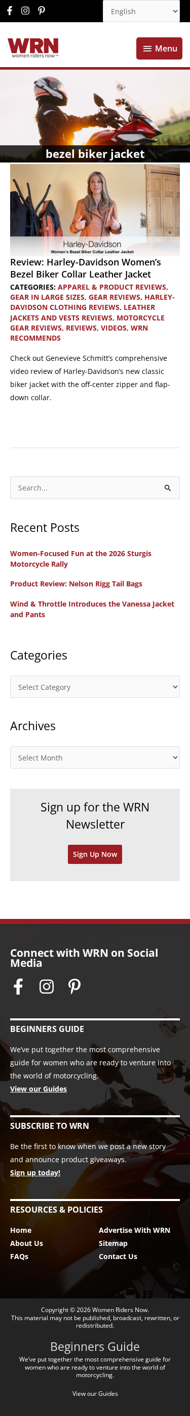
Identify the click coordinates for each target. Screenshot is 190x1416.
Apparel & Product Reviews (112, 287)
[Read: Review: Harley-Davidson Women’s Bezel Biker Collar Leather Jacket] (95, 209)
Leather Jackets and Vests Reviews (82, 312)
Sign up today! (35, 1172)
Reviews (81, 328)
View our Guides (38, 1089)
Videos (114, 328)
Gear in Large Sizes (47, 297)
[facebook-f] (12, 10)
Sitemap (113, 1243)
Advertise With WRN (134, 1230)
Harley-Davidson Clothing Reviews (92, 302)
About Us (26, 1243)
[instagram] (28, 10)
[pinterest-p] (43, 10)
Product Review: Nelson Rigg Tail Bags (76, 583)
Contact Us (118, 1256)
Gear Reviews (114, 297)
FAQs (19, 1256)
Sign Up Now (95, 854)
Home (20, 1230)
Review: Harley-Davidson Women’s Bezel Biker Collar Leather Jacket (85, 268)
